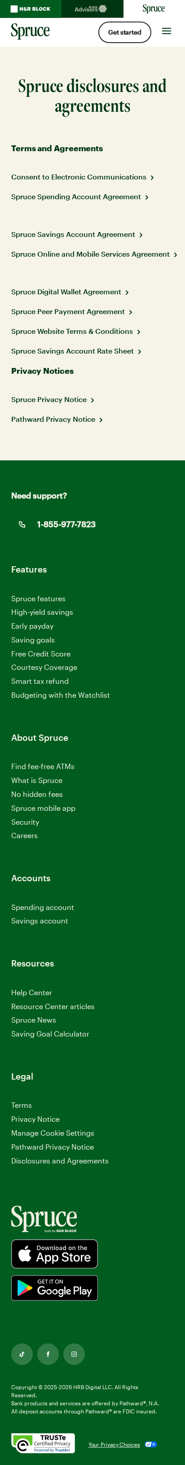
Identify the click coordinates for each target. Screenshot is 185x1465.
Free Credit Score (40, 653)
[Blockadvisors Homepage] (92, 9)
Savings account (39, 920)
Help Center (31, 992)
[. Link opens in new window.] (43, 1444)
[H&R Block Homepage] (31, 9)
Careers (24, 835)
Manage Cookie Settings (52, 1132)
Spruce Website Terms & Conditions (72, 331)
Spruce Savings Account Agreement (73, 234)
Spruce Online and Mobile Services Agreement (90, 253)
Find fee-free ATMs (43, 766)
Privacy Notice (35, 1119)
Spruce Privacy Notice (49, 399)
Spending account (42, 907)
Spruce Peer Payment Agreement (68, 311)
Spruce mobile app (43, 808)
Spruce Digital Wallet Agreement (66, 291)
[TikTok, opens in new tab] (22, 1354)
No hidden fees (37, 794)
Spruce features (38, 598)
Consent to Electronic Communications (78, 176)
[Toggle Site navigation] (166, 29)
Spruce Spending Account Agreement (76, 196)
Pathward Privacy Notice (53, 419)
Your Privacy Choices (114, 1444)
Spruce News (33, 1019)
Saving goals (33, 639)
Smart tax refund (40, 681)
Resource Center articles (53, 1006)
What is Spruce (36, 780)
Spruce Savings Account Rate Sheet (72, 350)
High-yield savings (42, 612)
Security (25, 822)
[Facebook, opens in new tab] (48, 1354)
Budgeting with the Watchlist (60, 695)
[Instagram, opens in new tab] (74, 1354)
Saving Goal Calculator (50, 1033)
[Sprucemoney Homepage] (154, 9)
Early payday (32, 625)
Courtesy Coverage (44, 667)
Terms (21, 1105)
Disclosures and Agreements (60, 1160)
